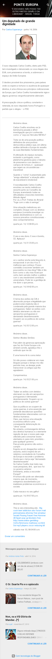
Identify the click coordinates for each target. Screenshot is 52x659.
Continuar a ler (37, 575)
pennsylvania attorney (23, 513)
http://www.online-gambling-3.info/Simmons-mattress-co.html (29, 521)
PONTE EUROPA (26, 5)
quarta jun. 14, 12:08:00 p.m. (25, 224)
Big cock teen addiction (27, 509)
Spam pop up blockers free (28, 518)
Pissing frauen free (28, 515)
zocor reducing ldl (36, 525)
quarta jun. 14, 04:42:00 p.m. (25, 287)
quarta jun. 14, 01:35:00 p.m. (25, 243)
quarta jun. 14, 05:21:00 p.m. (25, 379)
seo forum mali (39, 510)
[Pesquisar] (48, 5)
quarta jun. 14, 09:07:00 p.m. (25, 496)
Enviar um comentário (15, 536)
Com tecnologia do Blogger (27, 656)
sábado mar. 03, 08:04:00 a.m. (26, 529)
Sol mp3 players (20, 525)
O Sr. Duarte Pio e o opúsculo (22, 584)
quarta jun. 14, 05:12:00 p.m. (25, 325)
